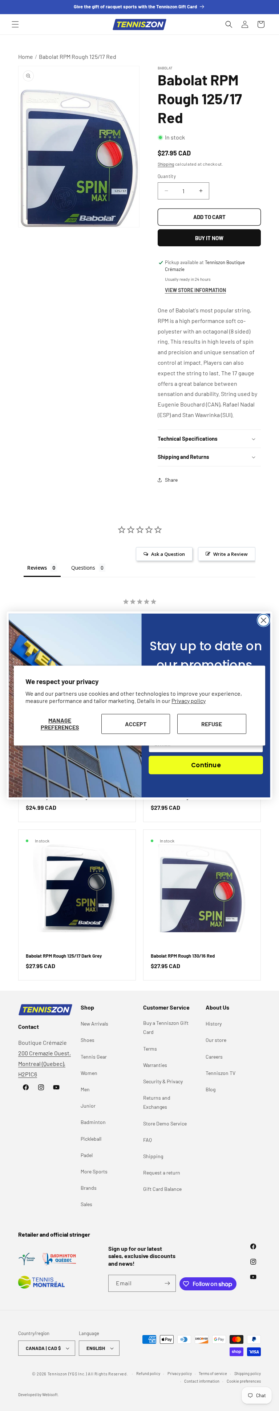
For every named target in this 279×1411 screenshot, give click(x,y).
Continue (206, 765)
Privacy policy (188, 701)
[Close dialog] (264, 620)
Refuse (211, 723)
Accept (135, 723)
